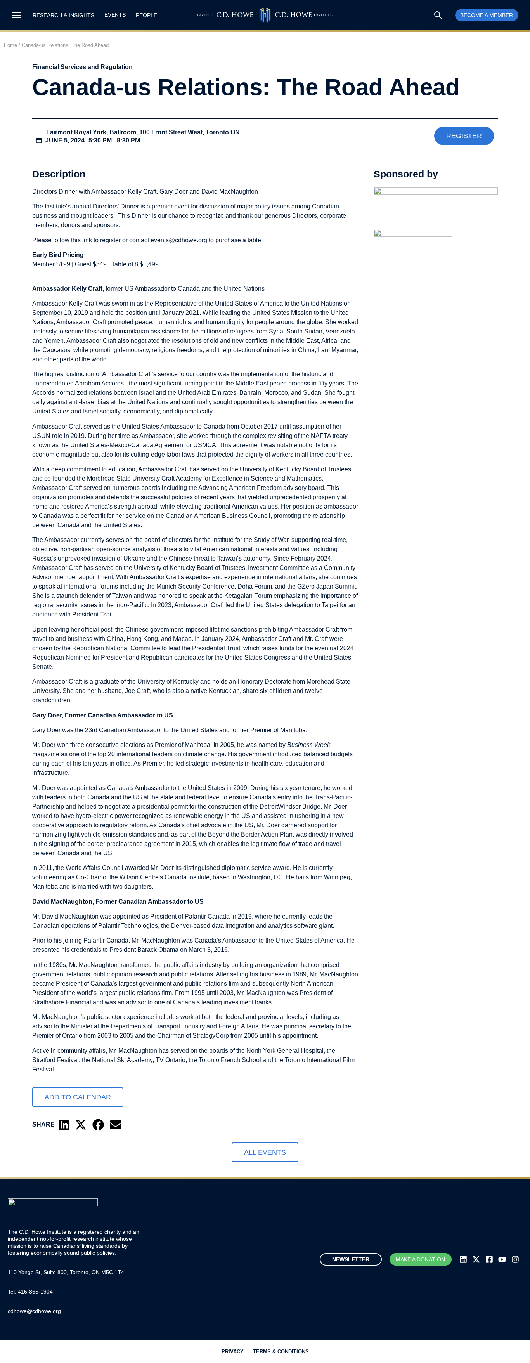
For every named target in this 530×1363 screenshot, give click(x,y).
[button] (64, 1124)
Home (10, 45)
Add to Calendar (78, 1097)
